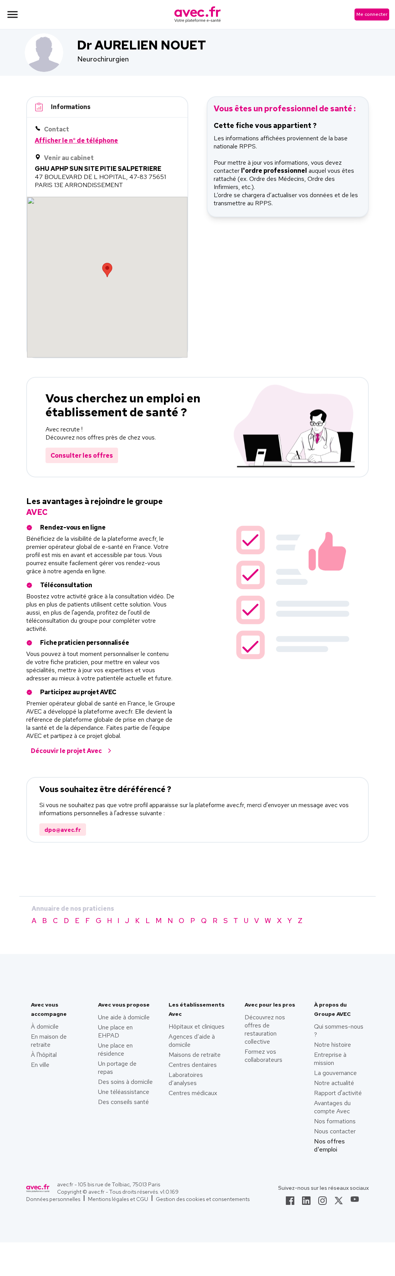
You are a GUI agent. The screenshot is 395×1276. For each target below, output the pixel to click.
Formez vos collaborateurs (263, 1056)
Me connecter (371, 14)
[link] (290, 1202)
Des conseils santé (123, 1102)
